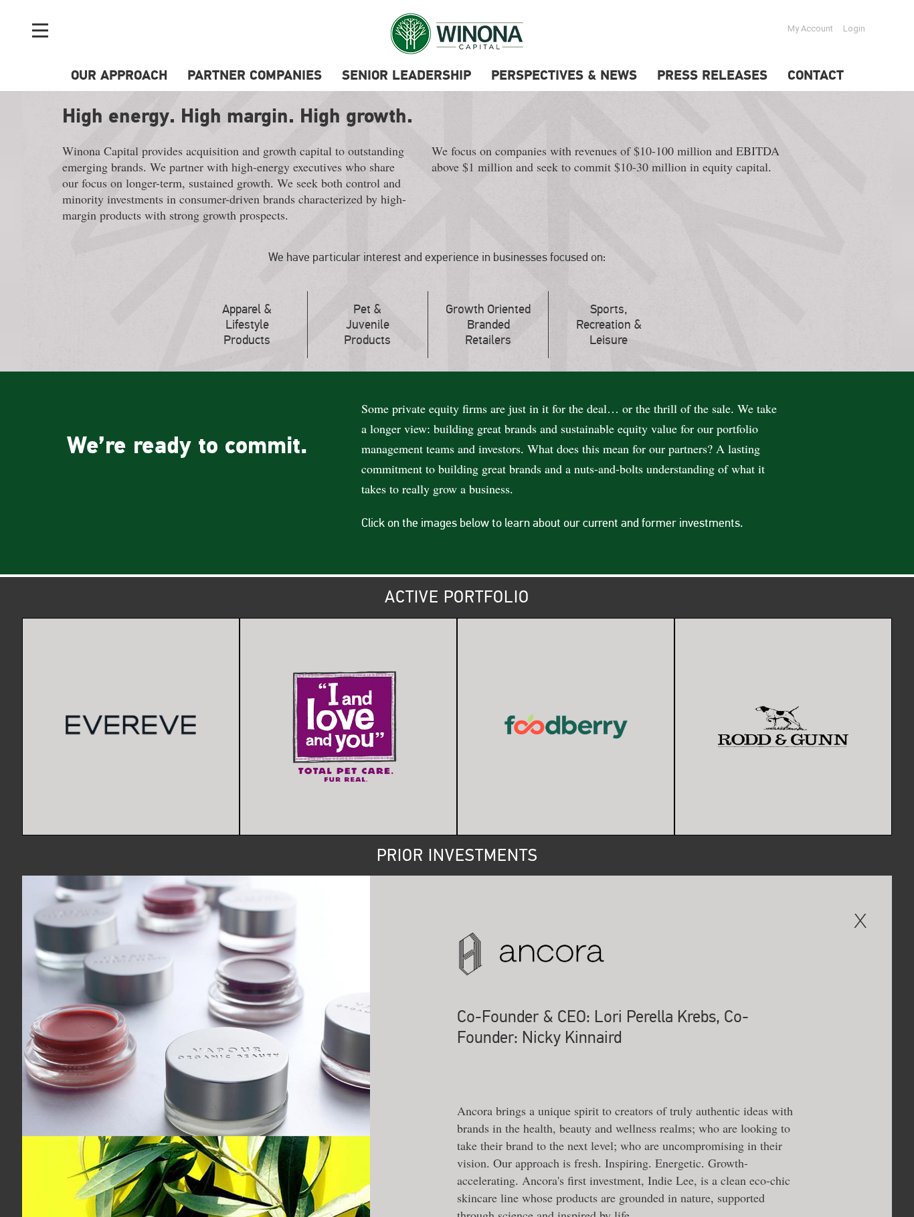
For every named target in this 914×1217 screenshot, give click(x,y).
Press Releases (712, 76)
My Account (810, 28)
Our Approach (119, 76)
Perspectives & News (564, 76)
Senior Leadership (406, 76)
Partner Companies (254, 76)
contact (816, 76)
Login (854, 28)
